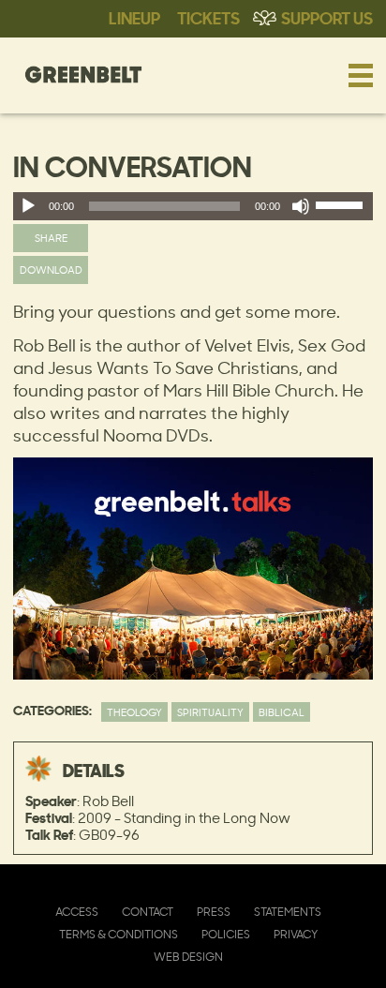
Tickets (208, 17)
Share (51, 238)
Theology (134, 712)
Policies (225, 934)
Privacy (296, 934)
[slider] (342, 209)
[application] (193, 206)
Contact (147, 912)
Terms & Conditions (118, 934)
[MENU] (360, 75)
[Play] (28, 206)
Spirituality (210, 712)
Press (213, 912)
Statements (287, 912)
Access (76, 912)
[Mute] (300, 206)
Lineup (134, 17)
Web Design (188, 957)
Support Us (327, 17)
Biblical (281, 712)
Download (51, 269)
